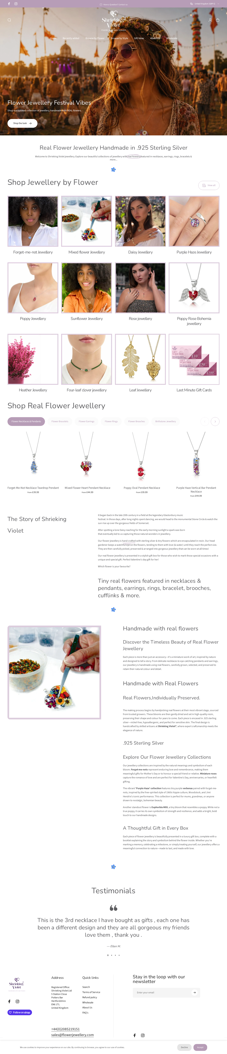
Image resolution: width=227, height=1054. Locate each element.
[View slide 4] (119, 955)
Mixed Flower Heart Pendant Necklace (87, 488)
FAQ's (85, 1012)
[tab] (26, 421)
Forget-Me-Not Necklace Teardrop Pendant (33, 488)
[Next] (215, 421)
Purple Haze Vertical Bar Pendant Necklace (196, 490)
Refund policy (89, 997)
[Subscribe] (194, 992)
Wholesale (87, 1002)
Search (86, 987)
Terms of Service (91, 992)
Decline (184, 1047)
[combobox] (205, 4)
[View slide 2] (112, 955)
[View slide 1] (108, 955)
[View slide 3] (115, 955)
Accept (200, 1047)
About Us (87, 1007)
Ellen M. (115, 946)
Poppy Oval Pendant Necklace (142, 488)
